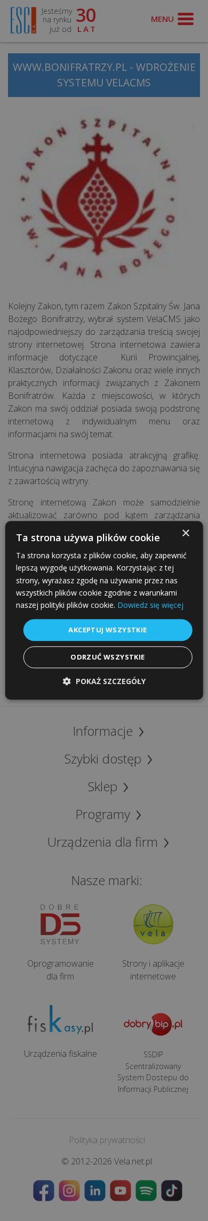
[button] (104, 682)
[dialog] (104, 610)
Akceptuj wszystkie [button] (107, 629)
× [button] (185, 533)
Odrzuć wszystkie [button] (107, 657)
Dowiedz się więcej (150, 605)
